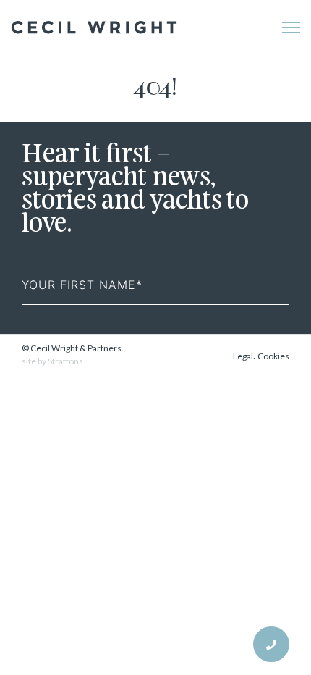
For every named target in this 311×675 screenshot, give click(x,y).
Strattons (65, 361)
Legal (243, 356)
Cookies (273, 356)
